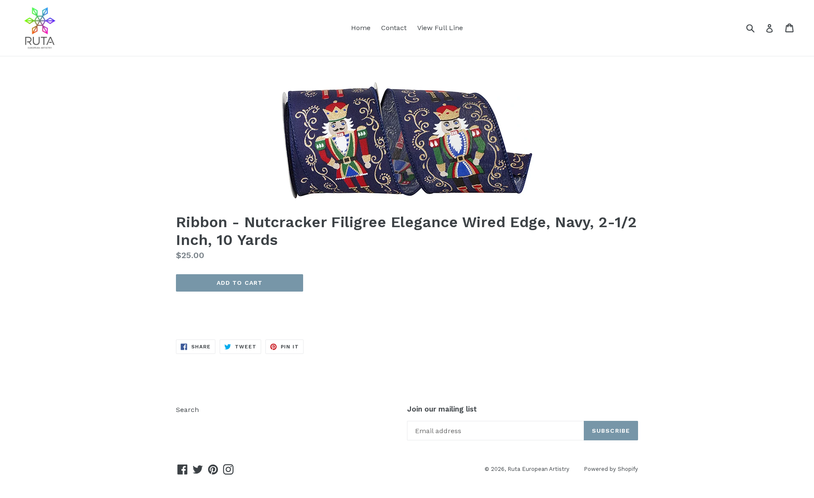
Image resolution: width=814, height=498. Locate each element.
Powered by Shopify (611, 469)
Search (187, 410)
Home (361, 28)
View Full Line (440, 28)
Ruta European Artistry (539, 469)
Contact (394, 28)
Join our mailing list (442, 409)
